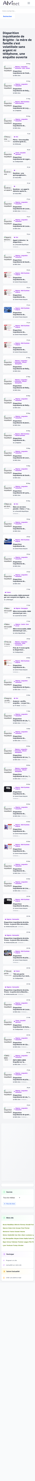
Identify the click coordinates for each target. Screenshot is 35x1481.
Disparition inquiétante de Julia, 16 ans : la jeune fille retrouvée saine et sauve (16, 940)
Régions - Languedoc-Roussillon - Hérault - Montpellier (21, 362)
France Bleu (17, 177)
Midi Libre (17, 75)
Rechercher (7, 16)
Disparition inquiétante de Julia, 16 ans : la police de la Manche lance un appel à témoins (16, 992)
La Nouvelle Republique (21, 244)
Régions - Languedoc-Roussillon (21, 85)
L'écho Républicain (19, 633)
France (9, 592)
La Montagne (9, 599)
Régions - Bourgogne (22, 608)
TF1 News (17, 705)
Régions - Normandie (13, 919)
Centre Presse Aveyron (21, 282)
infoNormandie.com (11, 926)
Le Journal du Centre (20, 615)
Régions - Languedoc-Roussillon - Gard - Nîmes (22, 67)
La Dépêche (17, 110)
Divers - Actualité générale (20, 153)
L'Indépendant (18, 161)
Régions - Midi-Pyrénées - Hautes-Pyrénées (22, 434)
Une (17, 137)
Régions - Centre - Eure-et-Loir (22, 625)
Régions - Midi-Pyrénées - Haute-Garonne (22, 102)
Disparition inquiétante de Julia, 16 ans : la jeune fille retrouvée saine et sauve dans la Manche (16, 924)
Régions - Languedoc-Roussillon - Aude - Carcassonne (21, 643)
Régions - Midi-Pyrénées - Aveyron (22, 273)
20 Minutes (17, 144)
